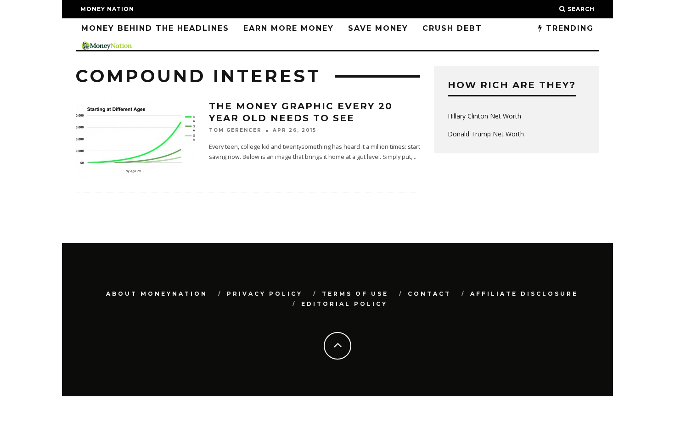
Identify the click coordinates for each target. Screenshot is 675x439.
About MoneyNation (157, 293)
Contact (429, 293)
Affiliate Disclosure (524, 293)
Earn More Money (288, 28)
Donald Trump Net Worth (486, 133)
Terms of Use (355, 293)
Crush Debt (452, 28)
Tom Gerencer (235, 131)
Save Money (378, 28)
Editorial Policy (344, 303)
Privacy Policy (265, 293)
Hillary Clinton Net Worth (484, 116)
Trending (568, 28)
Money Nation (107, 9)
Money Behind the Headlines (155, 28)
